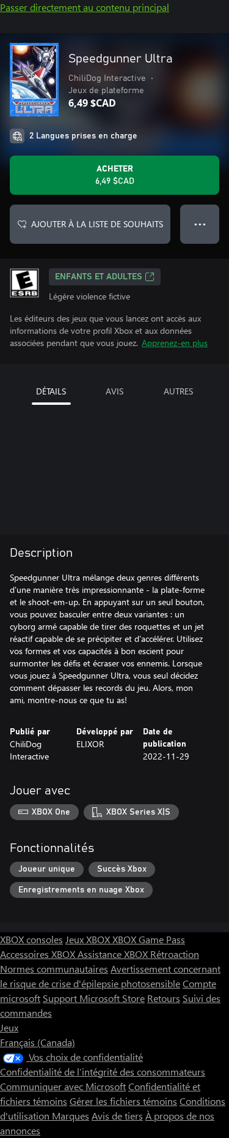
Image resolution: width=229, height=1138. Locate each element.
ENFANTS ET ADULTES (98, 277)
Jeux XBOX (88, 939)
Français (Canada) (37, 1042)
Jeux (9, 1027)
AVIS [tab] (114, 391)
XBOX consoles (31, 939)
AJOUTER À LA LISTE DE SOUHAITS (97, 224)
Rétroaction (174, 954)
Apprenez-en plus (175, 343)
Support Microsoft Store (94, 998)
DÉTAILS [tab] (51, 391)
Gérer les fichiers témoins (123, 1101)
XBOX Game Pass (148, 939)
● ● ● (200, 223)
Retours (163, 998)
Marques (70, 1115)
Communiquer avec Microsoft (63, 1086)
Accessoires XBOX (39, 954)
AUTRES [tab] (178, 391)
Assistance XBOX (114, 954)
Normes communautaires (54, 968)
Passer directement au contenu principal (84, 7)
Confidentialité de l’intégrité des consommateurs (102, 1071)
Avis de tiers (117, 1115)
